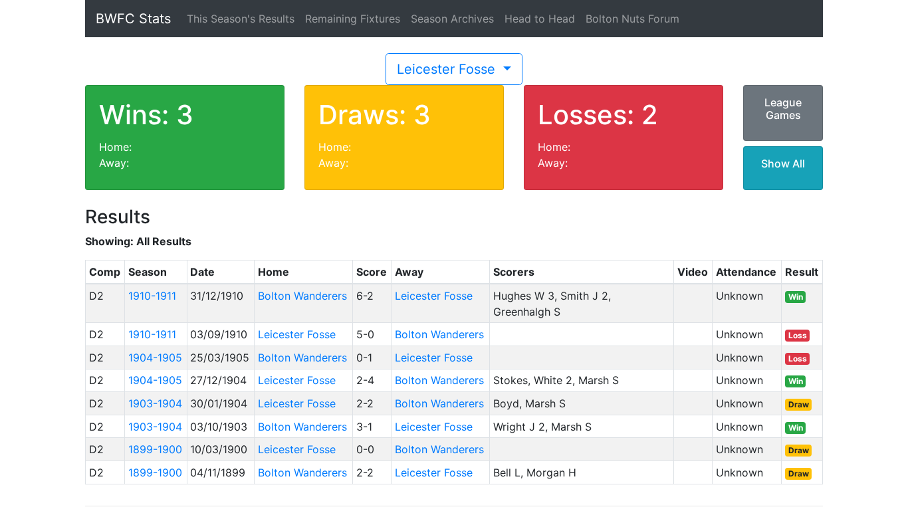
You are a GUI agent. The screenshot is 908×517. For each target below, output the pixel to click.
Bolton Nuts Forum (632, 18)
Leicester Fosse (448, 69)
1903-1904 (155, 403)
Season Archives (452, 18)
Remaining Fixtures (352, 18)
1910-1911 (152, 295)
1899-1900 (155, 449)
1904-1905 (155, 357)
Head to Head (540, 18)
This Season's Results (240, 18)
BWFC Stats (133, 19)
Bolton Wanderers (302, 295)
